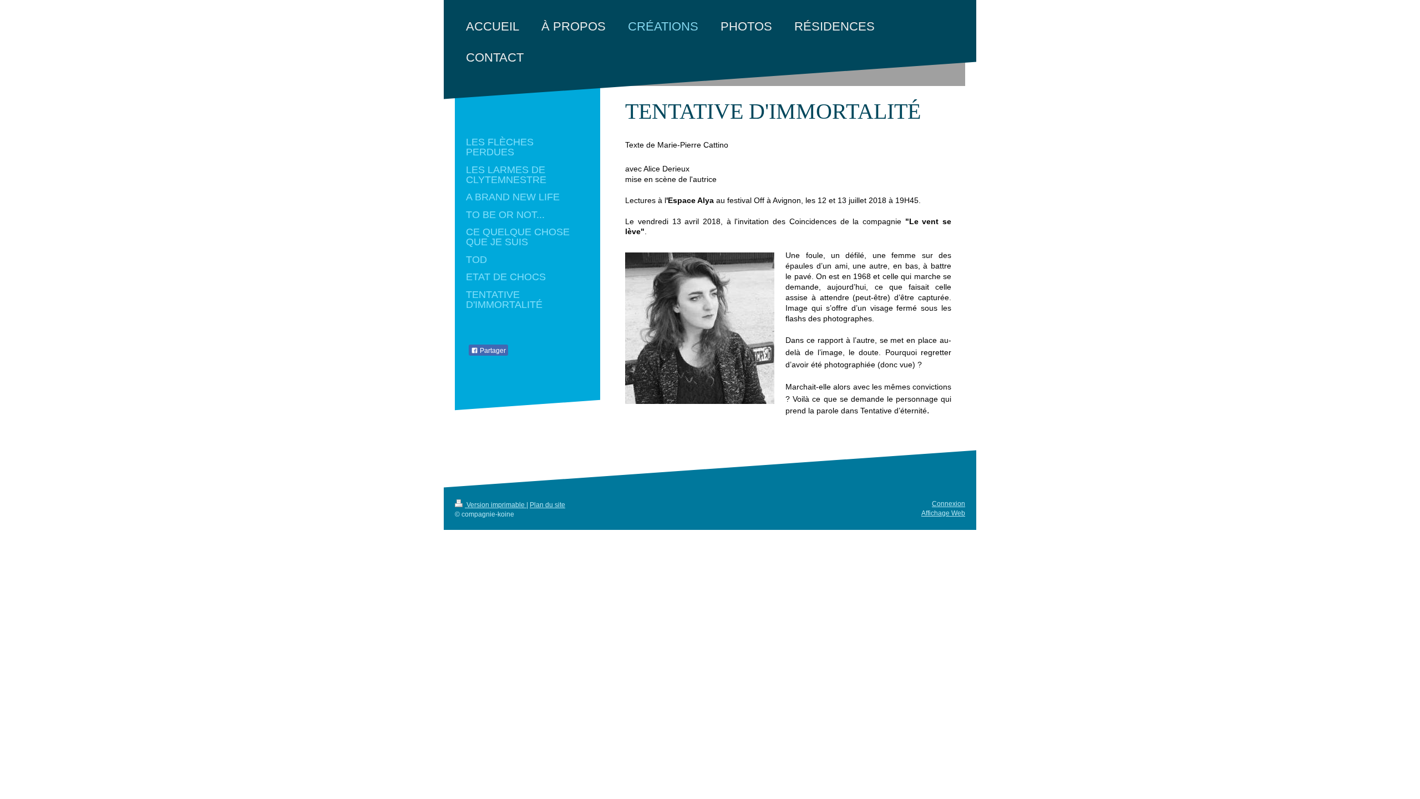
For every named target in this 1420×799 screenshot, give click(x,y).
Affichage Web (943, 513)
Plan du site (547, 505)
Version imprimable (495, 505)
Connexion (948, 504)
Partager (492, 351)
